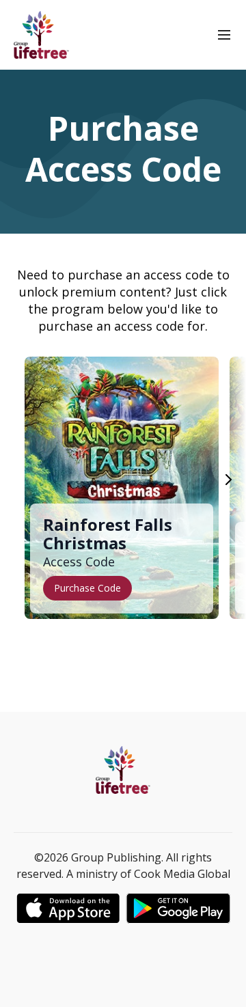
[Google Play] (178, 908)
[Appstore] (68, 908)
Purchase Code (87, 587)
